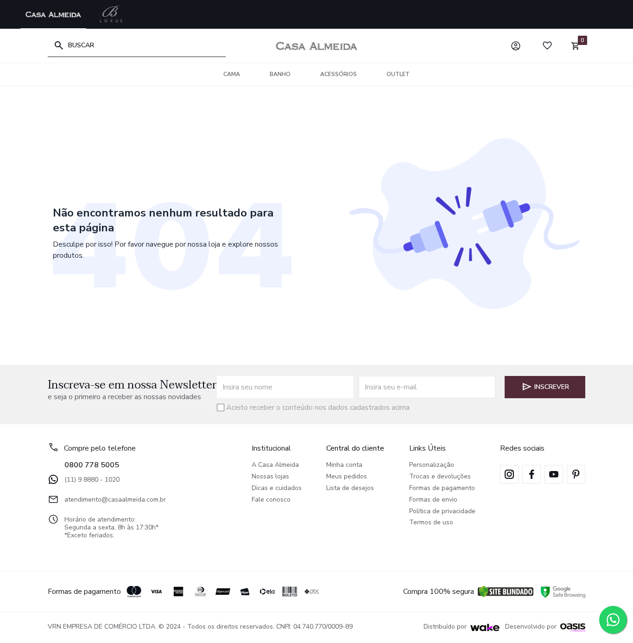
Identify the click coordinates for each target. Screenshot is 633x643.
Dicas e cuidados (277, 488)
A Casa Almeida (275, 465)
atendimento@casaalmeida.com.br (115, 499)
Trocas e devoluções (440, 477)
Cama (231, 74)
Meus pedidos (346, 477)
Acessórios (338, 74)
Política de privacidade (442, 512)
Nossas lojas (270, 477)
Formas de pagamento (442, 488)
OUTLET (398, 74)
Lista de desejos (350, 488)
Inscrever (551, 386)
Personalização (431, 465)
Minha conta (344, 465)
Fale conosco (271, 500)
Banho (280, 74)
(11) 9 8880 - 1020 (92, 479)
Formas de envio (433, 500)
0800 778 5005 (91, 465)
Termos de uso (431, 523)
